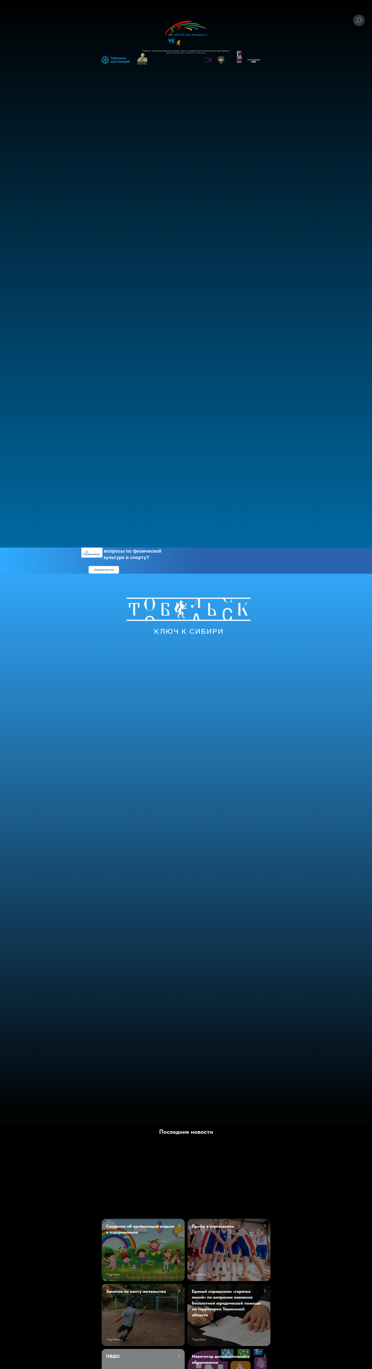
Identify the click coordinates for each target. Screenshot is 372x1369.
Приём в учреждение (213, 1226)
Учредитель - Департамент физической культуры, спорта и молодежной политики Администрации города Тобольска (186, 51)
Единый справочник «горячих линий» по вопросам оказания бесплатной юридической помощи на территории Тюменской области (226, 1303)
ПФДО (113, 1356)
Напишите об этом (104, 570)
